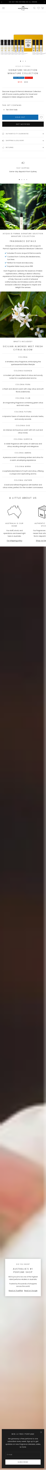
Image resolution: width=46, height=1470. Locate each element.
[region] (23, 169)
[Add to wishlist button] (41, 117)
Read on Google (30, 1291)
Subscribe (23, 1462)
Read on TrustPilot (16, 1291)
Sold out (20, 117)
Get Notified (23, 124)
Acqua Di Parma (23, 66)
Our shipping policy (14, 540)
